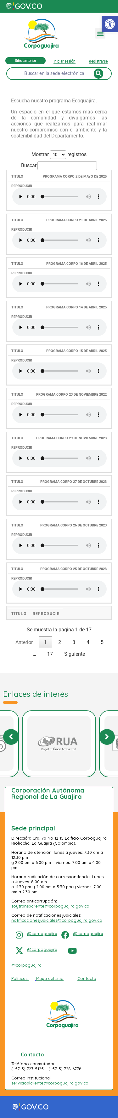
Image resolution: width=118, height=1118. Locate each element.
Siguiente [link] (74, 654)
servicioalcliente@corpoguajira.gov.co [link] (49, 1082)
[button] (100, 33)
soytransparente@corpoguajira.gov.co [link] (50, 905)
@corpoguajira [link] (42, 933)
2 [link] (59, 642)
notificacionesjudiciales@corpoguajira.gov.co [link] (56, 920)
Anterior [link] (24, 642)
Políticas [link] (19, 978)
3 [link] (73, 642)
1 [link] (45, 642)
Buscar (29, 165)
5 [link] (102, 642)
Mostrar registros (59, 154)
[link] (110, 24)
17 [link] (50, 654)
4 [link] (88, 642)
